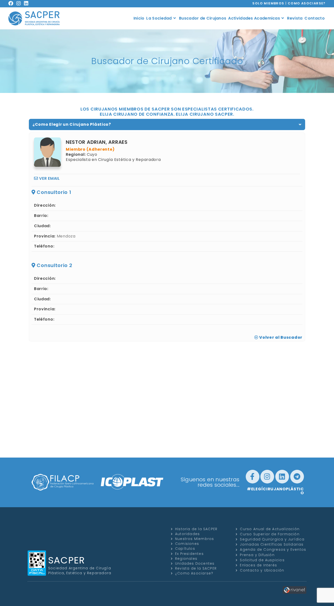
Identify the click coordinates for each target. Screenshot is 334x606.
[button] (167, 124)
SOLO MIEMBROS (268, 3)
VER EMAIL (49, 178)
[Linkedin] (282, 476)
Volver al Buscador (280, 337)
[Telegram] (297, 476)
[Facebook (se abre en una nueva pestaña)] (12, 3)
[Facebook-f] (252, 476)
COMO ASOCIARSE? (307, 3)
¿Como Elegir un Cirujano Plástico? (72, 124)
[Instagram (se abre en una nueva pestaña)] (20, 3)
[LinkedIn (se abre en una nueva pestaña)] (28, 3)
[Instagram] (267, 476)
